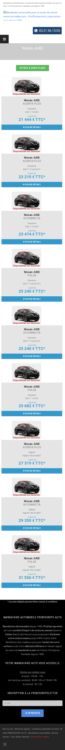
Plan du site (8, 729)
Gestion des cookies (40, 737)
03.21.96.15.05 (49, 31)
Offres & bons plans (33, 68)
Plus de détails (32, 127)
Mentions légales (22, 729)
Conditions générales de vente (45, 729)
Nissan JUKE (32, 102)
